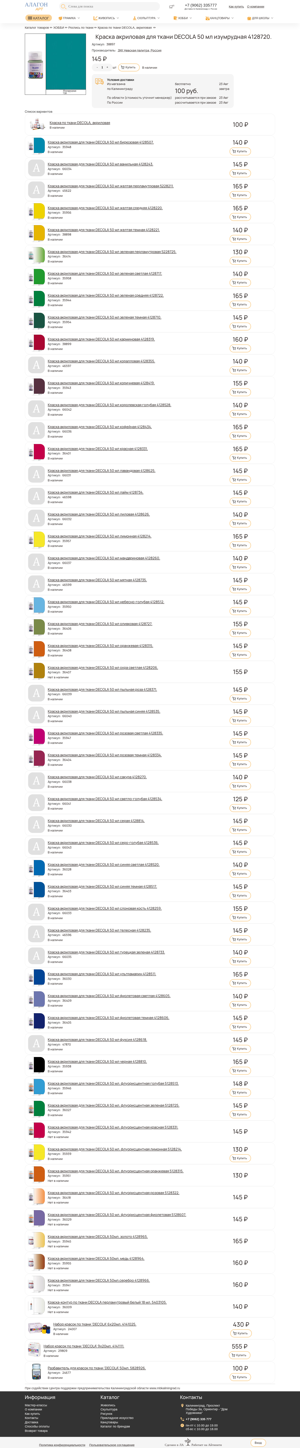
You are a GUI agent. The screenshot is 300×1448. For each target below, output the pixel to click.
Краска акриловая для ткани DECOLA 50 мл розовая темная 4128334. (105, 754)
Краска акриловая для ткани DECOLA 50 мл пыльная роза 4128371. (102, 689)
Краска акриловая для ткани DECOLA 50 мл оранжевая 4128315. (100, 645)
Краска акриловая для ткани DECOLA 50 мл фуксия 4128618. (97, 1039)
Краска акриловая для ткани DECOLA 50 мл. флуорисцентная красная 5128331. (113, 1127)
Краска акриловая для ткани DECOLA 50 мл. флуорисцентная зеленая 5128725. (113, 1105)
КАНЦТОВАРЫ (220, 18)
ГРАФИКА (69, 18)
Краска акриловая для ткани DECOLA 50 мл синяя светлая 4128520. (104, 864)
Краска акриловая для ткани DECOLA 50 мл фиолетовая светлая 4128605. (109, 995)
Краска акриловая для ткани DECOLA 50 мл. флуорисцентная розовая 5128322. (113, 1192)
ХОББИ (183, 18)
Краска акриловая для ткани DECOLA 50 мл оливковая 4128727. (100, 623)
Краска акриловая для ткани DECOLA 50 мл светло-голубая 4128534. (105, 798)
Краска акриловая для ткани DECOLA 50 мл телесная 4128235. (99, 930)
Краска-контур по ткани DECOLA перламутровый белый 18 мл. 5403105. (107, 1302)
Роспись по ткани (80, 27)
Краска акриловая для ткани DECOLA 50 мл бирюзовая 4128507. (101, 142)
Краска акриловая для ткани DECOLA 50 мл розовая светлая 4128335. (105, 733)
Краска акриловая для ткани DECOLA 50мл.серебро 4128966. (99, 1280)
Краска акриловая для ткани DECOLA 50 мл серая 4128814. (96, 820)
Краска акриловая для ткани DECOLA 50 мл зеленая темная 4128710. (104, 317)
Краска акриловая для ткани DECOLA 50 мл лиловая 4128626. (99, 514)
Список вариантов (38, 111)
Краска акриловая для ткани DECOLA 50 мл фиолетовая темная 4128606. (108, 1017)
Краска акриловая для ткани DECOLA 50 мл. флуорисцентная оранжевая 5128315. (116, 1170)
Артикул (98, 44)
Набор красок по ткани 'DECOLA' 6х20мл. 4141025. (94, 1324)
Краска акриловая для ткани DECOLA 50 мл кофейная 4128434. (100, 426)
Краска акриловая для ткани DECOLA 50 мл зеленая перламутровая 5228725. (112, 251)
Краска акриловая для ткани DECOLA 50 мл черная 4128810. (97, 1061)
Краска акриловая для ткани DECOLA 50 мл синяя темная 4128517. (102, 886)
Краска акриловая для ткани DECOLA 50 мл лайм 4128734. (95, 492)
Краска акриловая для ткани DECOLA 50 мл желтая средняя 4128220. (105, 207)
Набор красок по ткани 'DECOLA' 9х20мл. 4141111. (84, 1346)
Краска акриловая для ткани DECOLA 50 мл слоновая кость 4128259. (105, 908)
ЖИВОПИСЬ (106, 18)
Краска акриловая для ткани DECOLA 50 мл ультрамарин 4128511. (102, 973)
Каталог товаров (37, 27)
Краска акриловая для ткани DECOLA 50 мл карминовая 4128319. (101, 339)
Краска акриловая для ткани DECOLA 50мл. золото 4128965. (98, 1236)
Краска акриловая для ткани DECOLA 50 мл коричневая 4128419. (101, 382)
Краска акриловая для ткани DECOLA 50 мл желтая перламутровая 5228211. (111, 185)
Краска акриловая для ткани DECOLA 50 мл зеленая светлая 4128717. (105, 273)
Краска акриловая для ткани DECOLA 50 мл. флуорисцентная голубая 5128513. (113, 1083)
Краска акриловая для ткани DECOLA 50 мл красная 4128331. (98, 448)
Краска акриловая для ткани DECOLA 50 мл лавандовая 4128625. (101, 470)
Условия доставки (120, 80)
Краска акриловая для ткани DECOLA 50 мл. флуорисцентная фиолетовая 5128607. (117, 1214)
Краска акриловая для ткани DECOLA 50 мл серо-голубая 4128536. (103, 842)
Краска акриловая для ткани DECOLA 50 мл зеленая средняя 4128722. (106, 295)
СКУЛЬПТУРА (146, 18)
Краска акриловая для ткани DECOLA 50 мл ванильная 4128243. (100, 164)
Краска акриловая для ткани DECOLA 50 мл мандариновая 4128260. (104, 557)
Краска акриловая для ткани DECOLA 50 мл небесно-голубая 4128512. (106, 601)
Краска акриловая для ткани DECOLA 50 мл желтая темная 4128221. (104, 229)
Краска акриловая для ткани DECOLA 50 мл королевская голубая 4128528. (109, 404)
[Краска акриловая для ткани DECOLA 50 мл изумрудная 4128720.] (55, 93)
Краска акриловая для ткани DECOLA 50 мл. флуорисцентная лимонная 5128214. (115, 1149)
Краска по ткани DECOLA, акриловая (125, 27)
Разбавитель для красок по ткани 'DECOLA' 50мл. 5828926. (97, 1367)
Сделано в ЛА (174, 1445)
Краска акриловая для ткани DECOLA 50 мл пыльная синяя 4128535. (104, 711)
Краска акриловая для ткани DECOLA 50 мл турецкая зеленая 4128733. (106, 952)
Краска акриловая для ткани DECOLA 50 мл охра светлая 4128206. (103, 667)
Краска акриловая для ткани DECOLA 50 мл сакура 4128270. (97, 776)
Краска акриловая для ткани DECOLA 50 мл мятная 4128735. (97, 579)
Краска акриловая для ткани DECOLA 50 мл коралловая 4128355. (101, 360)
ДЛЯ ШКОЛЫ (260, 18)
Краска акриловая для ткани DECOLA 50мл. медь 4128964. (96, 1258)
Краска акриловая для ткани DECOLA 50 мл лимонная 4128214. (99, 536)
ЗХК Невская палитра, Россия (139, 50)
